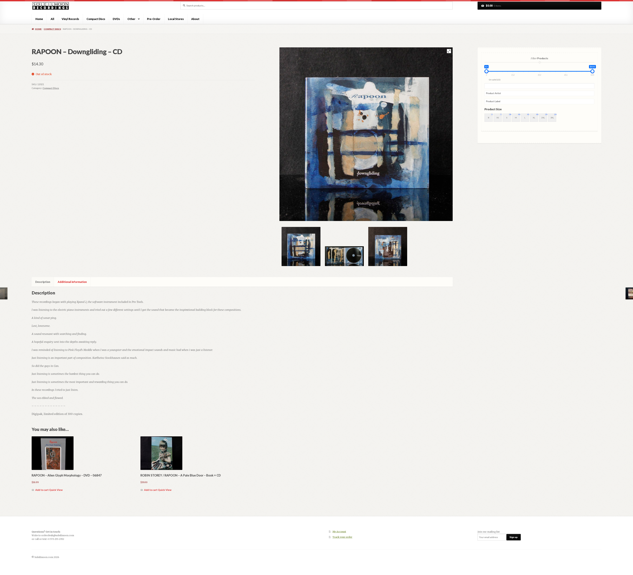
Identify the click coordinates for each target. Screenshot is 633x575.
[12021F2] (344, 256)
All (52, 18)
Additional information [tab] (72, 281)
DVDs (116, 18)
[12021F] (301, 246)
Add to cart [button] (42, 489)
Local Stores (176, 18)
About (195, 18)
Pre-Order (153, 18)
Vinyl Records (70, 18)
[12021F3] (387, 246)
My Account (339, 531)
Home (39, 18)
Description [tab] (42, 281)
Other (131, 18)
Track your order (342, 537)
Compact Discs (96, 18)
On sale (494, 79)
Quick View (56, 489)
